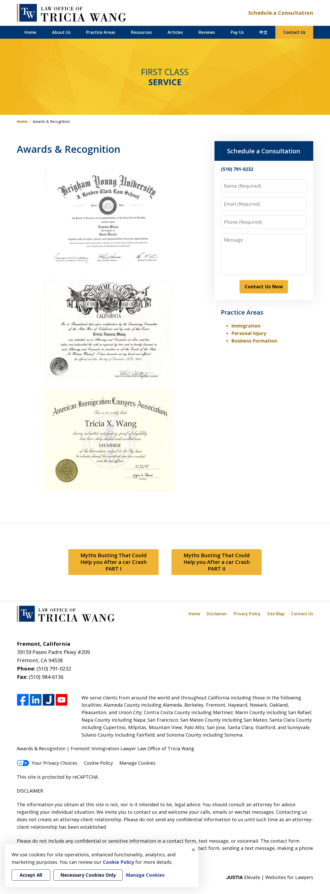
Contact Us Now (264, 286)
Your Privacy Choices (54, 763)
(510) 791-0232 (54, 668)
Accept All (31, 875)
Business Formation (254, 341)
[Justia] (48, 700)
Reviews (207, 32)
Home (30, 32)
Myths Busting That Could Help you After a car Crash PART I (113, 562)
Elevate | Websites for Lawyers (269, 877)
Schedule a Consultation (280, 12)
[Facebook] (23, 700)
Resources (141, 32)
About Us (61, 32)
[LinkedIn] (36, 700)
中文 (263, 32)
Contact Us (294, 32)
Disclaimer (217, 614)
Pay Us (237, 32)
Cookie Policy (98, 763)
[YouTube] (61, 700)
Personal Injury (248, 333)
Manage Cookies (137, 763)
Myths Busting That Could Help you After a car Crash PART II (217, 562)
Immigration (245, 326)
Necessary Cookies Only (88, 875)
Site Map (276, 614)
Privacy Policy (247, 614)
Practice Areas (100, 32)
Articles (175, 32)
